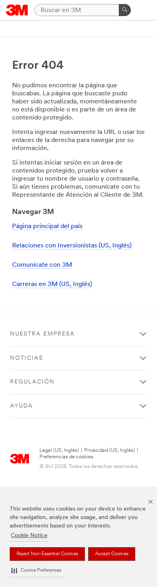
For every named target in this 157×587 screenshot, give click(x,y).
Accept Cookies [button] (111, 554)
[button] (36, 570)
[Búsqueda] (125, 10)
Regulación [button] (32, 382)
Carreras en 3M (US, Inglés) (52, 284)
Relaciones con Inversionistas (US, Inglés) (72, 246)
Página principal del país (47, 226)
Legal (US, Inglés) (59, 450)
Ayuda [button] (21, 406)
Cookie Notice (29, 536)
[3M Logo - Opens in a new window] (17, 10)
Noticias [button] (26, 358)
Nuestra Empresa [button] (42, 334)
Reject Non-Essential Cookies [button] (47, 554)
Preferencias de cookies (66, 456)
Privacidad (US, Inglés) (109, 450)
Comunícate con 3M (42, 265)
